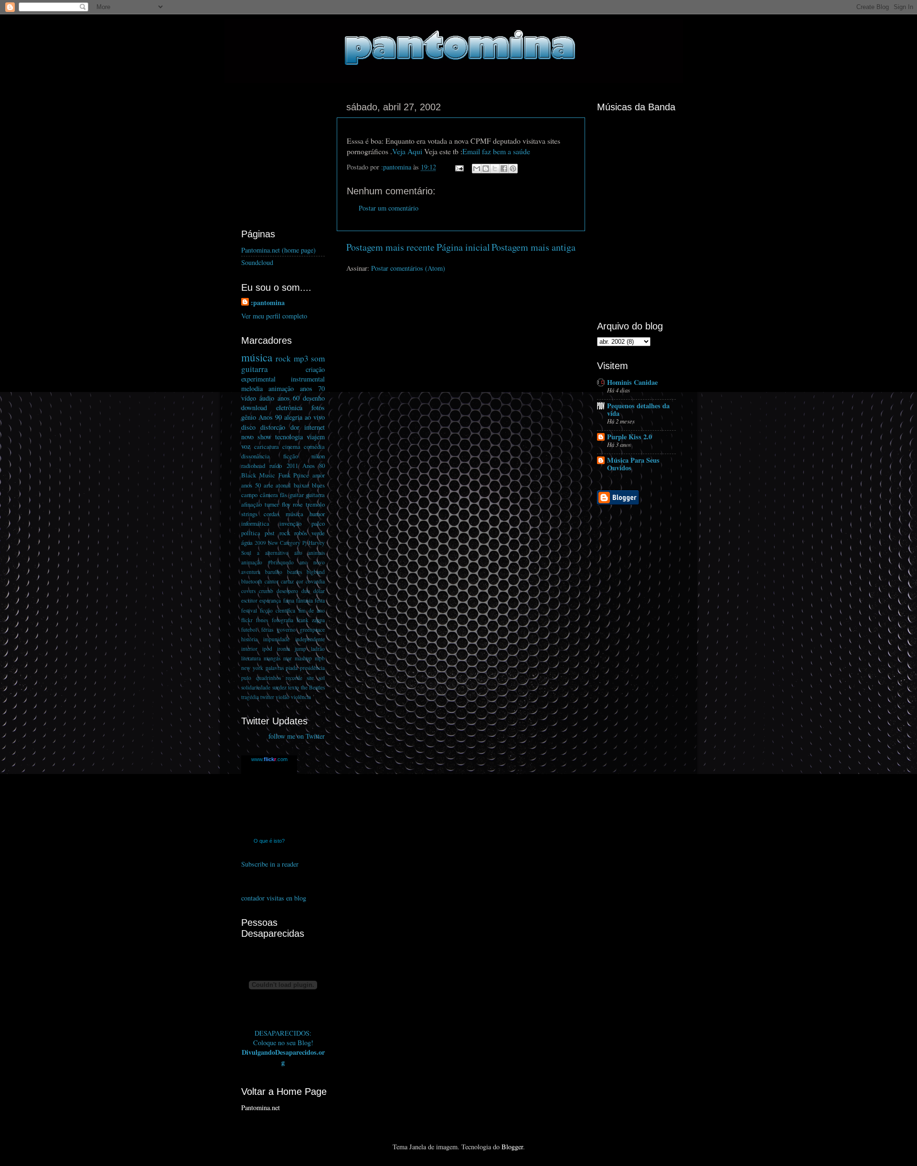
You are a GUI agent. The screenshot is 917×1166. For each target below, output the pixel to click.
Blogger (512, 1146)
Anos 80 (313, 465)
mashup (303, 658)
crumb (266, 590)
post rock (277, 533)
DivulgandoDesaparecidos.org (283, 1057)
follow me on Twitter (296, 736)
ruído (275, 465)
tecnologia (289, 436)
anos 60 (288, 398)
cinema (291, 446)
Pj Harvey (313, 542)
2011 (292, 465)
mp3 (301, 358)
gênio (248, 417)
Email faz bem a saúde (496, 151)
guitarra (254, 368)
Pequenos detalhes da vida (638, 409)
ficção (290, 456)
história (249, 639)
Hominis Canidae (632, 382)
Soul (246, 552)
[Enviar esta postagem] (459, 166)
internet (314, 427)
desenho (314, 398)
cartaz (287, 581)
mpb (320, 658)
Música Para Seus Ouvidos (633, 464)
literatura (251, 658)
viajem (316, 436)
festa (320, 600)
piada (292, 667)
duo (305, 590)
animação (281, 388)
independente (310, 639)
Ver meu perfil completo (274, 315)
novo (247, 436)
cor (299, 581)
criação (315, 369)
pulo (246, 677)
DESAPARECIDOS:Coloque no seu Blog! (283, 1037)
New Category (284, 542)
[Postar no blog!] (485, 168)
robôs (300, 533)
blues (318, 485)
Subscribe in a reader (270, 864)
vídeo (248, 398)
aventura (250, 571)
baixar (301, 485)
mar (287, 658)
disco (248, 427)
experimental (258, 378)
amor (318, 475)
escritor (249, 600)
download (254, 407)
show (264, 436)
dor (294, 427)
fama (288, 600)
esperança (270, 600)
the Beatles (313, 687)
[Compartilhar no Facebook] (504, 168)
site (310, 677)
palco (318, 523)
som (318, 358)
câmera (269, 494)
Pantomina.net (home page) (278, 249)
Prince (301, 475)
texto (293, 687)
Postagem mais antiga (533, 247)
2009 (260, 542)
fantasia (304, 600)
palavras (275, 667)
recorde (294, 677)
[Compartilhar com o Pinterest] (513, 168)
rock (283, 358)
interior (249, 648)
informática (255, 523)
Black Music (258, 475)
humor (317, 513)
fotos (318, 407)
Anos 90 (270, 417)
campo (249, 494)
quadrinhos (268, 677)
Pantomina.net (260, 1107)
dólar (319, 590)
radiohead (253, 465)
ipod (267, 648)
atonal (283, 485)
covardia (315, 581)
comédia (314, 446)
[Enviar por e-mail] (476, 168)
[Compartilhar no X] (495, 168)
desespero (287, 590)
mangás (272, 658)
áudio (266, 398)
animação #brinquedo (267, 562)
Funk (284, 475)
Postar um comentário (388, 207)
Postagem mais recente (390, 247)
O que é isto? (269, 841)
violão (282, 696)
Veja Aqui (407, 151)
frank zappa (311, 620)
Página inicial (463, 247)
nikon (318, 456)
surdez (279, 687)
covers (248, 590)
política (250, 533)
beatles (294, 571)
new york (252, 667)
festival (249, 610)
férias (267, 629)
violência (301, 696)
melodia (252, 388)
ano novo (312, 562)
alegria (293, 417)
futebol (249, 629)
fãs (283, 494)
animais (316, 552)
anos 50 (251, 485)
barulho (273, 571)
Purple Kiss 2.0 (629, 437)
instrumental (308, 378)
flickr (247, 620)
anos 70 (312, 388)
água (247, 542)
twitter (267, 696)
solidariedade (255, 687)
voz (245, 446)
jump (300, 648)
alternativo (276, 552)
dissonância (255, 456)
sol (322, 677)
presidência (312, 667)
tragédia (250, 696)
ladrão (318, 648)
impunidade (276, 639)
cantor (271, 581)
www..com (269, 759)
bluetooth (251, 581)
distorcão (272, 427)
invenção (290, 523)
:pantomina (268, 302)
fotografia (282, 620)
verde (318, 533)
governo (286, 629)
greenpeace (312, 629)
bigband (316, 571)
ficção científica (277, 610)
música (256, 357)
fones (262, 620)
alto (298, 552)
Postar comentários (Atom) (408, 268)
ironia (283, 648)
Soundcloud (257, 262)
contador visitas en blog (273, 897)
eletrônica (289, 407)
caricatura (266, 446)
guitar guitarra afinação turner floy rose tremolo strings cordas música (283, 504)
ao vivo (315, 417)
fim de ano (312, 610)
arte (268, 485)
